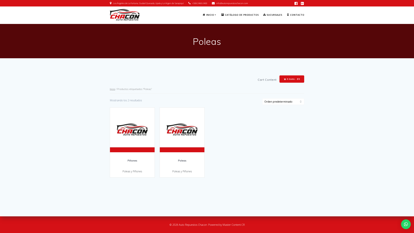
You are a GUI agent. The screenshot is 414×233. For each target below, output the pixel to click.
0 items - (293, 79)
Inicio (112, 89)
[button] (406, 224)
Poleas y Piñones (132, 171)
